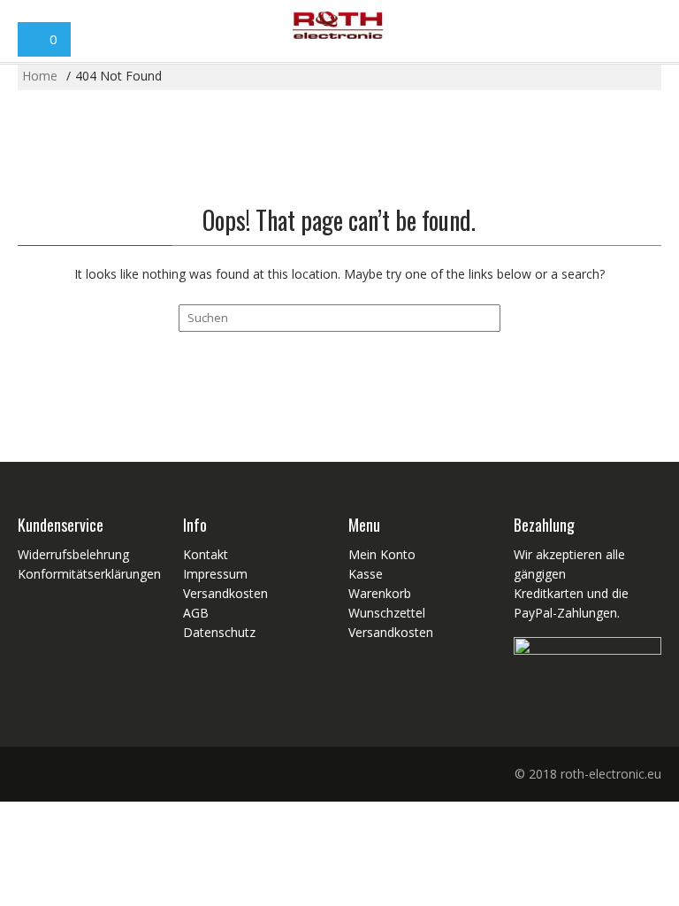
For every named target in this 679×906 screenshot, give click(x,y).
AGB (196, 612)
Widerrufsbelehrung (73, 554)
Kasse (365, 573)
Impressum (215, 573)
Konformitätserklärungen (89, 573)
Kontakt (205, 554)
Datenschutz (219, 632)
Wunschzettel (386, 612)
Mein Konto (382, 554)
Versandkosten (225, 593)
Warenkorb (379, 593)
